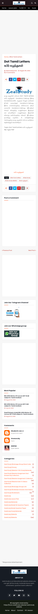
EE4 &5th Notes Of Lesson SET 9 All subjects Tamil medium (16, 405)
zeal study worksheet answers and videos (19, 490)
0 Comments (10, 73)
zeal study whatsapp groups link (19, 487)
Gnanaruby (15, 439)
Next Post (31, 250)
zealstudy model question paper (19, 508)
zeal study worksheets (18, 493)
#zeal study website (11, 180)
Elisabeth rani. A (17, 431)
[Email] (23, 79)
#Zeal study (26, 178)
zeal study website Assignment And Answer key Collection (19, 474)
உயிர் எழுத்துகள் (19, 172)
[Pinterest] (19, 79)
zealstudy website (19, 514)
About (13, 610)
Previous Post (7, 250)
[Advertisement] (19, 32)
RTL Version (29, 610)
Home (6, 57)
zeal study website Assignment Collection (19, 479)
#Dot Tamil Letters (15, 57)
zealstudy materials (19, 502)
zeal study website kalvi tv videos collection (19, 483)
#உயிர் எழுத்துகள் (23, 180)
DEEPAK (14, 446)
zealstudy (19, 496)
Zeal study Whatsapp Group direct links (19, 464)
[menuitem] (4, 8)
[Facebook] (10, 79)
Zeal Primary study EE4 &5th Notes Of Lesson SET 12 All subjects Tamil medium (18, 413)
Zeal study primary (19, 467)
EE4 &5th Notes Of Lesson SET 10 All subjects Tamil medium (16, 397)
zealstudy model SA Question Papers (19, 505)
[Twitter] (15, 79)
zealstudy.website (19, 517)
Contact (20, 610)
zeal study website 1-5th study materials (19, 470)
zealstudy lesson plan (19, 499)
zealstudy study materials (19, 511)
